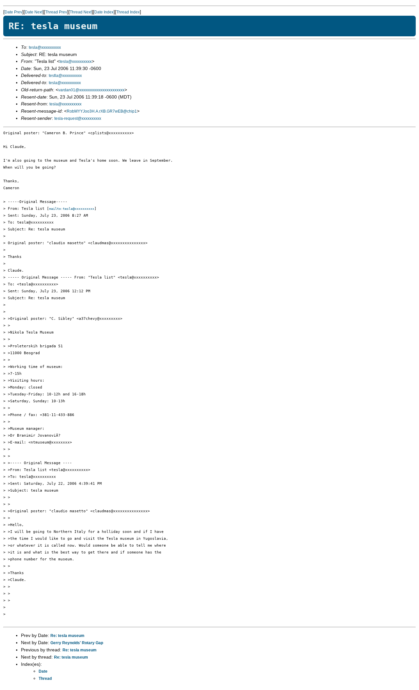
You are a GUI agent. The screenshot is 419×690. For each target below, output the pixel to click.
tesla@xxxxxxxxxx (45, 47)
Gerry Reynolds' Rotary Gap (76, 643)
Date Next (34, 12)
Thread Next (81, 12)
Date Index (104, 12)
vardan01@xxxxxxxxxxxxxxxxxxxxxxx (91, 90)
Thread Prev (56, 12)
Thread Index (128, 12)
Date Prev (13, 12)
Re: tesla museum (67, 635)
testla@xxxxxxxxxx (65, 75)
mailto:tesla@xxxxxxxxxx (71, 208)
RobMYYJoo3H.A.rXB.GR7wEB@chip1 (102, 111)
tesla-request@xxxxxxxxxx (77, 118)
